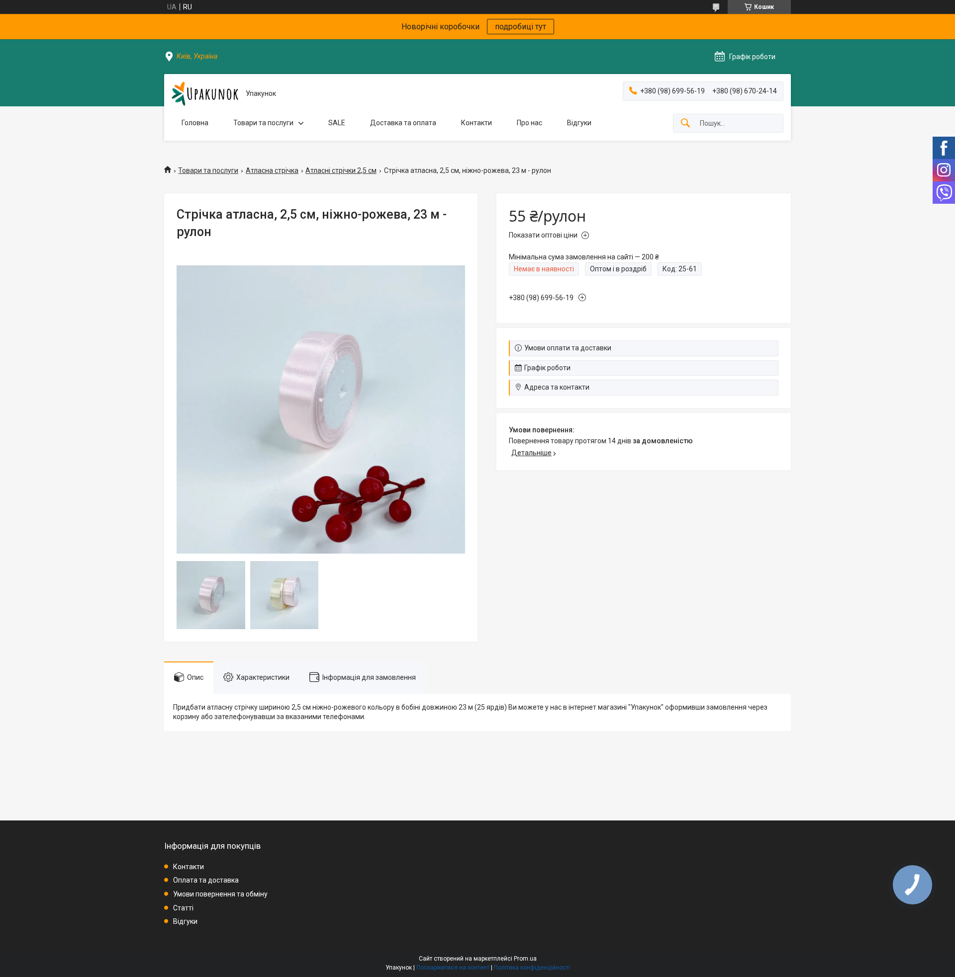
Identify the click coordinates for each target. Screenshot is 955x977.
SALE (336, 123)
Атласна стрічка (272, 170)
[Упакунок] (205, 93)
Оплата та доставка (206, 880)
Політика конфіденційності (532, 967)
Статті (183, 908)
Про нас (529, 123)
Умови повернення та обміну (220, 894)
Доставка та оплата (403, 123)
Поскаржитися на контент (452, 967)
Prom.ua (525, 958)
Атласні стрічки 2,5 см (341, 170)
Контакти (476, 123)
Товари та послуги (263, 123)
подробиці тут (520, 26)
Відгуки (579, 123)
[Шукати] (685, 123)
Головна (195, 123)
